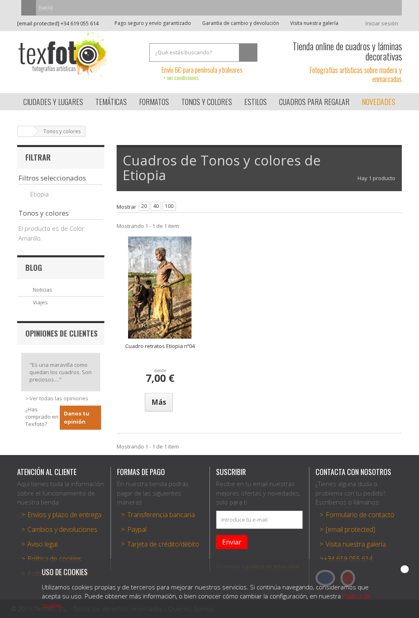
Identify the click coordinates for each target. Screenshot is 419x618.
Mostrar (126, 206)
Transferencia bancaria (161, 514)
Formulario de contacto (360, 514)
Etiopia (39, 194)
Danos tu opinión (76, 417)
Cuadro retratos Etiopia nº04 (160, 346)
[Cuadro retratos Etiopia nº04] (160, 287)
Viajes (40, 302)
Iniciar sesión (381, 23)
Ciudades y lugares (53, 101)
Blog (33, 267)
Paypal (136, 529)
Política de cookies (54, 558)
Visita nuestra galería (313, 23)
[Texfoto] (77, 55)
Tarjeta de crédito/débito (163, 544)
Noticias (42, 289)
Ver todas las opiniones (58, 398)
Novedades (378, 101)
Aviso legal (42, 544)
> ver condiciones (180, 77)
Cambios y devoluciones (62, 529)
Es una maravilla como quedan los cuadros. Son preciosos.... (60, 372)
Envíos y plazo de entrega (64, 514)
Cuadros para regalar (314, 101)
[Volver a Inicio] (26, 131)
